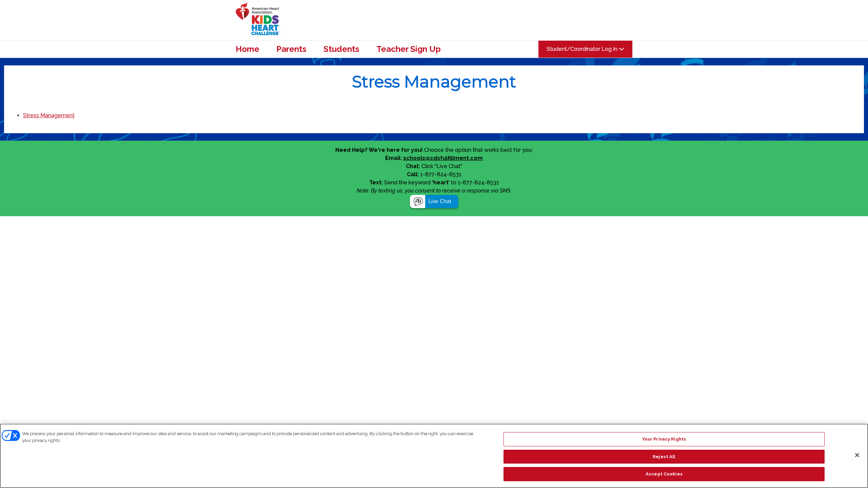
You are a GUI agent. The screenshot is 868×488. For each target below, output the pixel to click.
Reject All (664, 456)
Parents (291, 49)
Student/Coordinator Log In (583, 49)
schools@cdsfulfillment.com (443, 158)
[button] (434, 202)
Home (247, 49)
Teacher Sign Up (408, 49)
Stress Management (49, 115)
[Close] (857, 455)
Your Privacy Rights (664, 439)
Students (341, 49)
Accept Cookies (664, 473)
